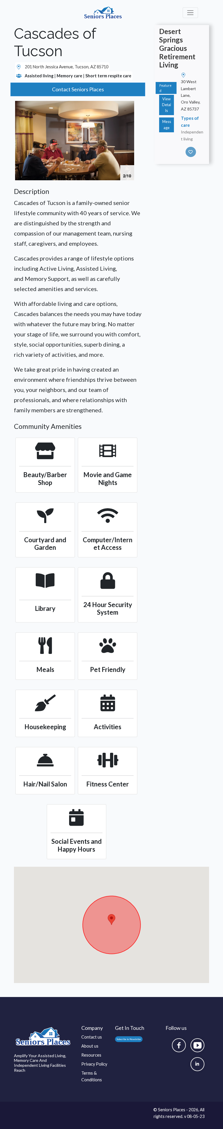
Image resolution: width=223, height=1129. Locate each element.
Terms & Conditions (91, 1076)
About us (89, 1046)
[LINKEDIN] (197, 1064)
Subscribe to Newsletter (128, 1039)
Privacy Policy (94, 1064)
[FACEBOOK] (179, 1045)
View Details (166, 105)
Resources (91, 1055)
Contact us (91, 1037)
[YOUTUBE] (197, 1045)
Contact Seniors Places (78, 89)
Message (166, 125)
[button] (129, 106)
